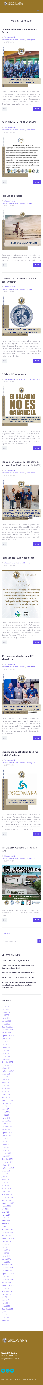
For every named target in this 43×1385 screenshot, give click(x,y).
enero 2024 (6, 1094)
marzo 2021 (6, 1185)
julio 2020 (5, 1209)
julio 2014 (5, 1315)
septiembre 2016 (8, 1285)
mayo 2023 (6, 1112)
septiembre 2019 (8, 1238)
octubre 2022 (6, 1130)
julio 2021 (5, 1174)
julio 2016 (5, 1288)
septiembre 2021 (8, 1168)
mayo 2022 (6, 1144)
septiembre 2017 (8, 1274)
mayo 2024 (6, 1083)
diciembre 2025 (7, 1027)
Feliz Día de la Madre (12, 196)
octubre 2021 (6, 1165)
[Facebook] (3, 1371)
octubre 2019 (6, 1235)
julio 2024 (5, 1077)
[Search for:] (19, 941)
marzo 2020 (6, 1221)
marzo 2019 (6, 1256)
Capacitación (8, 40)
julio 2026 (5, 1006)
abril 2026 (5, 1015)
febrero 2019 (6, 1259)
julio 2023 (5, 1106)
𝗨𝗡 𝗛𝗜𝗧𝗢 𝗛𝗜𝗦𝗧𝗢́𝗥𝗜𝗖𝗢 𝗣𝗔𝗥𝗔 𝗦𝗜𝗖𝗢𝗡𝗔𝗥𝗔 (18, 978)
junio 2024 (5, 1080)
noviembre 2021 (7, 1162)
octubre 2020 (6, 1200)
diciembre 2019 (7, 1229)
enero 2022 (6, 1156)
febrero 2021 (6, 1188)
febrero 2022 (6, 1153)
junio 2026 (5, 1009)
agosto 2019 (6, 1241)
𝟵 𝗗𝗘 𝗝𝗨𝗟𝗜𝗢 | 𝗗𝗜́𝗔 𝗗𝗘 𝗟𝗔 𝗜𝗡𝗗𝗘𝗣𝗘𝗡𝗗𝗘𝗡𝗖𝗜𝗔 (19, 973)
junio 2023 (5, 1109)
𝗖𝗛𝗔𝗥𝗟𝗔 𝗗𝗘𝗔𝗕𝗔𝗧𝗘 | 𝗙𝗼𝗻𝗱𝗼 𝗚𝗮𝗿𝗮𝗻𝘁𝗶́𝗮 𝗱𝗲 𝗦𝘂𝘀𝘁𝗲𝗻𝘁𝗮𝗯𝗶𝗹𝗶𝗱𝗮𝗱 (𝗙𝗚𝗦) (18, 967)
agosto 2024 (6, 1074)
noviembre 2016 (7, 1279)
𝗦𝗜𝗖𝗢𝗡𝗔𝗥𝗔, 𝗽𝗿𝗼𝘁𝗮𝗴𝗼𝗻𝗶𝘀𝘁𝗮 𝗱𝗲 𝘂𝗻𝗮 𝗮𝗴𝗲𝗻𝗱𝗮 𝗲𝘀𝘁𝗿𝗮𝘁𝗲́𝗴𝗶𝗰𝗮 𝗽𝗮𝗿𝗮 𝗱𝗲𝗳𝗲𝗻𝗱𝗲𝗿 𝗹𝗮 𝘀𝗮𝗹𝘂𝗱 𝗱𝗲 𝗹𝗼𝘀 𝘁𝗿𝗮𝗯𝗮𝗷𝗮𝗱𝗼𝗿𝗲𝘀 (19, 985)
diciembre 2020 (7, 1194)
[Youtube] (12, 1371)
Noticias (22, 40)
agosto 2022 (6, 1135)
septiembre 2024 (8, 1071)
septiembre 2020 (8, 1203)
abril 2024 (5, 1086)
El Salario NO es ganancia (14, 374)
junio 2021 (5, 1177)
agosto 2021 (6, 1171)
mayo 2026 (6, 1012)
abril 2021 (5, 1182)
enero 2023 (6, 1124)
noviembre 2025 (7, 1030)
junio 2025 (5, 1044)
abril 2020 (5, 1218)
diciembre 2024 (7, 1062)
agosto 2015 (6, 1294)
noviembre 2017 (7, 1271)
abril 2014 (5, 1318)
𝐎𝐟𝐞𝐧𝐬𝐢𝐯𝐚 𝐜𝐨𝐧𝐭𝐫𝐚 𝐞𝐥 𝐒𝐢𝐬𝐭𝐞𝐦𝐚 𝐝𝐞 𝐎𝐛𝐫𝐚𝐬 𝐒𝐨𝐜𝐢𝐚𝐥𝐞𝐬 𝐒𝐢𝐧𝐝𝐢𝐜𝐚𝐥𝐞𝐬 (20, 753)
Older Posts (6, 933)
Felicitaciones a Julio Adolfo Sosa (18, 558)
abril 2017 (5, 1277)
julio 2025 (5, 1041)
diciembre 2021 (7, 1159)
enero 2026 (6, 1024)
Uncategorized (31, 40)
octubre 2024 (6, 1068)
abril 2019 (5, 1253)
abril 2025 (5, 1050)
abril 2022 (5, 1147)
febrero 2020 (6, 1224)
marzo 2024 (6, 1089)
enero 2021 (6, 1191)
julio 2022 (5, 1138)
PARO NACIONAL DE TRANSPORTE (19, 122)
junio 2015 (5, 1300)
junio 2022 (5, 1141)
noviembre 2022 (7, 1127)
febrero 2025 (6, 1056)
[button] (38, 11)
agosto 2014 (6, 1312)
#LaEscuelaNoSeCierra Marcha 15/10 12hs (19, 849)
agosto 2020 (6, 1206)
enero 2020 (6, 1227)
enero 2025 (6, 1059)
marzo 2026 (6, 1018)
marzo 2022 (6, 1150)
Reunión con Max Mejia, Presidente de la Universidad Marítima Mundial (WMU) (21, 463)
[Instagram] (8, 1371)
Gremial (16, 40)
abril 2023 (5, 1115)
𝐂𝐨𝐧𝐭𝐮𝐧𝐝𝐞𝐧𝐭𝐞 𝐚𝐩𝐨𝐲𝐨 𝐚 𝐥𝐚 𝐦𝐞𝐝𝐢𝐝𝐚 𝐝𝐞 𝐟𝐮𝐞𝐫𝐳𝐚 (19, 30)
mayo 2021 (6, 1180)
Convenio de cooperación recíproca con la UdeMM (19, 280)
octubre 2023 (6, 1097)
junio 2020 (5, 1212)
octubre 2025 (6, 1033)
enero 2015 (6, 1306)
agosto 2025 (6, 1039)
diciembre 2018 (7, 1265)
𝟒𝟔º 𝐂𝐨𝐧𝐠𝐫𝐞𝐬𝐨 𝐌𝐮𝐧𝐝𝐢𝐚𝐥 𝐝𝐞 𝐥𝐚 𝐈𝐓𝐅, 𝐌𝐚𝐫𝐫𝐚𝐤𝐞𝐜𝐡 (18, 657)
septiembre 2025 (8, 1036)
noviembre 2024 (7, 1065)
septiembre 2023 (8, 1100)
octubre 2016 (6, 1282)
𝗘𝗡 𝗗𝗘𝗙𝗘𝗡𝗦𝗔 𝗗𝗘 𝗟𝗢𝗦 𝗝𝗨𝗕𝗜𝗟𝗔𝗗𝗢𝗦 (15, 961)
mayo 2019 (6, 1250)
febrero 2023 (6, 1121)
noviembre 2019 (7, 1232)
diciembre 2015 (7, 1291)
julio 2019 (5, 1244)
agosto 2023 (6, 1103)
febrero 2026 (6, 1021)
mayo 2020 (6, 1215)
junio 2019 (5, 1247)
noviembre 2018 (7, 1268)
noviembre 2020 (7, 1197)
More (37, 109)
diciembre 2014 (7, 1309)
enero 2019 (6, 1262)
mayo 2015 (6, 1303)
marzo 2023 (6, 1118)
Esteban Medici (9, 37)
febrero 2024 (6, 1091)
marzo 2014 (6, 1321)
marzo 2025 (6, 1053)
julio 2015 (5, 1297)
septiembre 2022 (8, 1133)
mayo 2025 (6, 1047)
